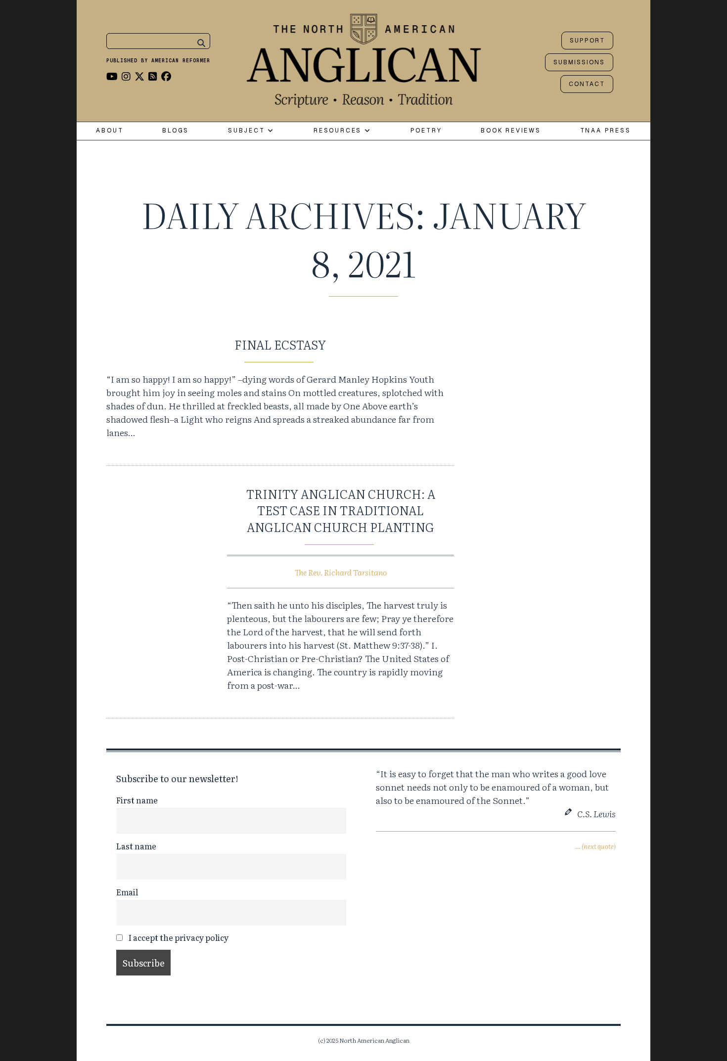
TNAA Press (605, 130)
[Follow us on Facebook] (166, 75)
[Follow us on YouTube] (112, 75)
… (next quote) (595, 846)
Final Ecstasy (280, 344)
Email (127, 892)
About (109, 130)
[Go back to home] (364, 58)
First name (137, 800)
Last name (136, 846)
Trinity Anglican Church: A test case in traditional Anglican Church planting (340, 510)
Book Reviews (511, 130)
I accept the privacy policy (177, 937)
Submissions (579, 62)
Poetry (426, 130)
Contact (587, 84)
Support (587, 40)
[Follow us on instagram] (126, 75)
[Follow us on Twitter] (139, 75)
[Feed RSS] (152, 75)
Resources (339, 130)
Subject (248, 130)
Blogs (175, 130)
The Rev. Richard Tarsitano (341, 572)
